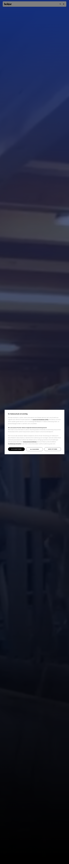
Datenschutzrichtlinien (30, 441)
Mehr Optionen (52, 449)
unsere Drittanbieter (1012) (40, 419)
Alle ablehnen (34, 449)
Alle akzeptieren (16, 449)
